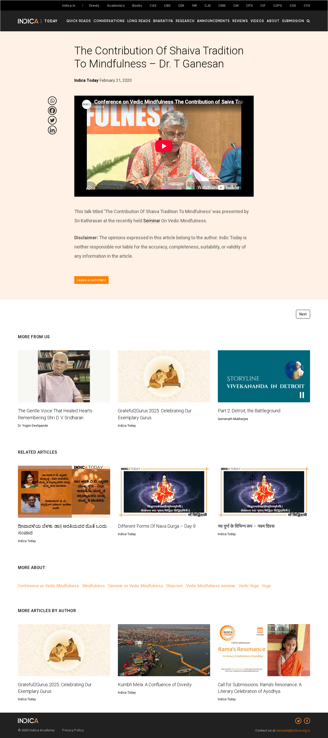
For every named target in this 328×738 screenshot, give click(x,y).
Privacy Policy (73, 730)
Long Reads (139, 21)
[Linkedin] (52, 130)
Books (137, 5)
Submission (293, 21)
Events (94, 5)
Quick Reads (78, 21)
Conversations (109, 21)
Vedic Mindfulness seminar (210, 585)
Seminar (151, 220)
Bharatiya (163, 21)
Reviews (240, 21)
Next (303, 314)
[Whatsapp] (52, 100)
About (273, 21)
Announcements (213, 21)
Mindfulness (93, 585)
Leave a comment (91, 280)
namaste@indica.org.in (293, 730)
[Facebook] (52, 110)
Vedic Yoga (249, 585)
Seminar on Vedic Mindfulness (135, 585)
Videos (257, 21)
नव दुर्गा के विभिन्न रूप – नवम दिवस (246, 526)
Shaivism (174, 585)
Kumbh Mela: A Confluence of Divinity (155, 684)
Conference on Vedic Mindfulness (48, 585)
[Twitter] (52, 120)
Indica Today (127, 425)
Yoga (266, 585)
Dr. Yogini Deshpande (33, 425)
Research (185, 21)
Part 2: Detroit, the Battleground (249, 410)
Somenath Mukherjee (233, 419)
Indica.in (68, 5)
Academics (116, 5)
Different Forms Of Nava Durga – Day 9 (157, 526)
